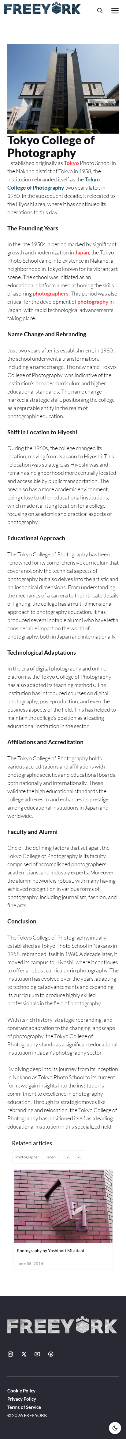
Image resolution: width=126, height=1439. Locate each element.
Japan (82, 252)
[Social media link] (10, 1354)
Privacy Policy (21, 1399)
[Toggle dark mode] (115, 1428)
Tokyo (71, 162)
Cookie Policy (21, 1390)
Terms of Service (24, 1407)
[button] (100, 10)
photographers (51, 293)
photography (93, 301)
